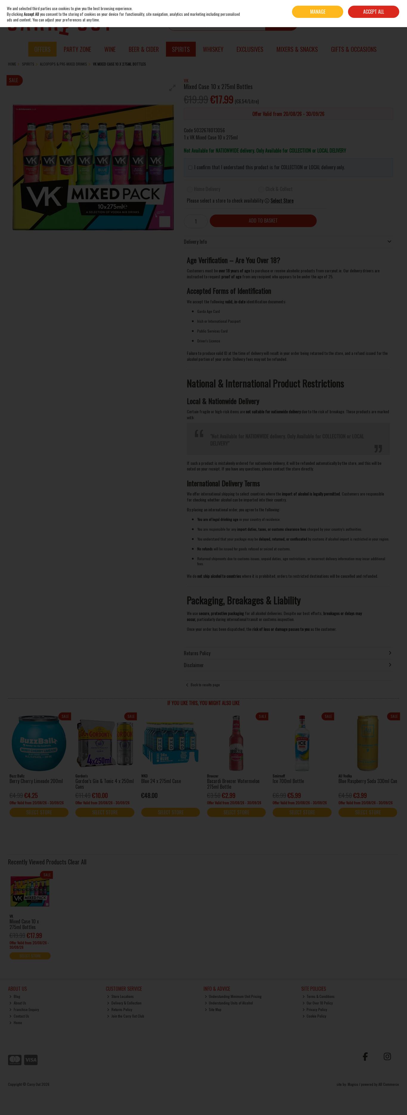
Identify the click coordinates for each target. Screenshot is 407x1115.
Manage (317, 11)
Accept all (373, 11)
